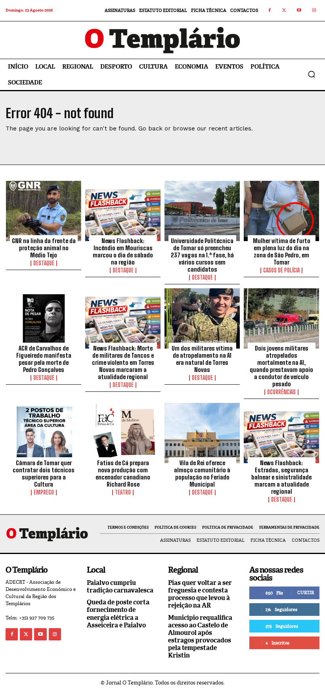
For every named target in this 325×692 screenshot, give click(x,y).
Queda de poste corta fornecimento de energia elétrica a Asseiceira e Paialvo (118, 613)
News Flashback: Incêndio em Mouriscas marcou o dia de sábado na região (123, 251)
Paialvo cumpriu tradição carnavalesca (120, 586)
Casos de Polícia (281, 270)
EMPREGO (44, 492)
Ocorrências (281, 392)
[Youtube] (299, 10)
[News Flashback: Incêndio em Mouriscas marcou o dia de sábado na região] (123, 211)
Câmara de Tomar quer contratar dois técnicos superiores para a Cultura (44, 473)
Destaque (43, 263)
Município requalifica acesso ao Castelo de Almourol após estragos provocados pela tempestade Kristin (200, 636)
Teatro (123, 492)
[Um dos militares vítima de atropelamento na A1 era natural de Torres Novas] (202, 318)
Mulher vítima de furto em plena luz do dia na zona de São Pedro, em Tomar (281, 251)
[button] (311, 74)
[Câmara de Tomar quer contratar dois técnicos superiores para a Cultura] (43, 433)
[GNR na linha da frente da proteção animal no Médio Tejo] (43, 211)
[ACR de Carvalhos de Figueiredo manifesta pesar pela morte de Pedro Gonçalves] (43, 318)
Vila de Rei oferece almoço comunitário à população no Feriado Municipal (202, 473)
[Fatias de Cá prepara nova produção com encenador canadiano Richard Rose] (123, 433)
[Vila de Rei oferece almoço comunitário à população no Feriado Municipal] (202, 433)
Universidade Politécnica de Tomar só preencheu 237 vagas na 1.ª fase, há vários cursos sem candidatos (202, 255)
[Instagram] (314, 10)
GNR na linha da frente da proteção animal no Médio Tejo (44, 248)
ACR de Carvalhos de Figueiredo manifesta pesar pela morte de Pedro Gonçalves (43, 359)
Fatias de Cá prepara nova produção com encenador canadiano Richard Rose (123, 473)
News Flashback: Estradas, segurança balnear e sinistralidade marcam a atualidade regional (281, 477)
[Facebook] (269, 10)
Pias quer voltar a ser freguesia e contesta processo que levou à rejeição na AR (200, 594)
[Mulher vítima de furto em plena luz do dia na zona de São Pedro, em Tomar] (281, 211)
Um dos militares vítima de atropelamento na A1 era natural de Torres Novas (202, 359)
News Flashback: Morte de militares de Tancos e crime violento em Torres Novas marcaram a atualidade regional (123, 362)
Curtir (305, 592)
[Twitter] (284, 10)
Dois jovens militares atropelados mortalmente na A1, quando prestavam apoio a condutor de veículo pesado (281, 366)
